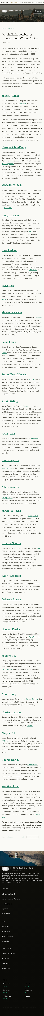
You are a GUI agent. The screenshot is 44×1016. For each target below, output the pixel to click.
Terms (10, 1010)
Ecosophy (26, 406)
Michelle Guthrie (12, 185)
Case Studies (6, 914)
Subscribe (5, 963)
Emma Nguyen (10, 460)
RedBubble (22, 104)
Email (22, 837)
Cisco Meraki (7, 669)
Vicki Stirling (10, 401)
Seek (38, 548)
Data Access (6, 968)
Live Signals (6, 958)
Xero (30, 231)
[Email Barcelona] (4, 992)
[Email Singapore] (25, 992)
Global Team (6, 931)
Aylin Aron (8, 433)
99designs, (6, 741)
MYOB (4, 299)
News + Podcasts (7, 936)
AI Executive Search (8, 894)
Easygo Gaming (32, 699)
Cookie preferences (20, 1010)
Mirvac (31, 379)
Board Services (7, 904)
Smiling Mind (7, 498)
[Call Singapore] (28, 992)
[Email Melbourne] (4, 999)
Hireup (4, 353)
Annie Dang (9, 694)
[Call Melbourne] (6, 999)
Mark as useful (33, 837)
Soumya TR (9, 656)
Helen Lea (8, 286)
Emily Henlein (10, 215)
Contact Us (5, 941)
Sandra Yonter (10, 95)
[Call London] (28, 986)
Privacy (4, 1010)
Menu (39, 11)
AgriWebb (33, 637)
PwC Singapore (8, 164)
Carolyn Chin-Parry (14, 147)
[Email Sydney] (25, 999)
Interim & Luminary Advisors (11, 899)
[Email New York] (4, 986)
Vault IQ (30, 726)
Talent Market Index (8, 953)
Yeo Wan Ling (10, 786)
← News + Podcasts (8, 28)
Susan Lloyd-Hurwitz (14, 374)
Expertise (5, 909)
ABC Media (8, 208)
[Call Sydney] (28, 999)
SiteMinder (33, 270)
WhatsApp (10, 837)
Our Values (5, 926)
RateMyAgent (7, 468)
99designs (38, 317)
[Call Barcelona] (6, 992)
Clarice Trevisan (11, 712)
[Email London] (25, 986)
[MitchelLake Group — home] (13, 11)
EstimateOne (32, 765)
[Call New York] (6, 986)
